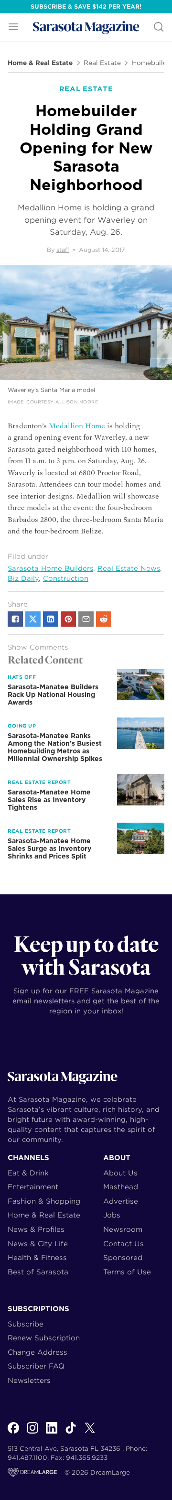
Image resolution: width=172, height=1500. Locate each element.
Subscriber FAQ (36, 1366)
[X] (90, 1433)
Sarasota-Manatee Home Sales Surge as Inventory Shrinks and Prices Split (49, 848)
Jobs (111, 1215)
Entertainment (33, 1187)
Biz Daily (23, 578)
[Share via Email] (86, 619)
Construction (65, 578)
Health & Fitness (37, 1257)
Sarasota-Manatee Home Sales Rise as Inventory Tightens (49, 799)
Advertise (120, 1201)
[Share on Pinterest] (68, 619)
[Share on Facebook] (15, 619)
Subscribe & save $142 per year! (86, 6)
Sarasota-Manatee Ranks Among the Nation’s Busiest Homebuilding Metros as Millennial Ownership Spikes (55, 747)
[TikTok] (70, 1433)
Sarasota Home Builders (50, 568)
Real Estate (102, 63)
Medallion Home (77, 426)
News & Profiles (36, 1229)
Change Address (37, 1352)
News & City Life (38, 1243)
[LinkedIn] (51, 1433)
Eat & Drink (28, 1173)
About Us (120, 1173)
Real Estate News (128, 568)
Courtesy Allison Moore (62, 401)
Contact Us (123, 1243)
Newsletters (29, 1380)
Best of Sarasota (38, 1272)
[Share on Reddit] (103, 619)
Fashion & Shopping (44, 1201)
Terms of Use (127, 1272)
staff (62, 249)
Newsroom (122, 1229)
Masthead (120, 1187)
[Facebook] (13, 1433)
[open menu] (13, 27)
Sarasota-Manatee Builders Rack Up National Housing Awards (53, 694)
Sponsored (122, 1257)
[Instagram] (32, 1433)
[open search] (158, 27)
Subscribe (25, 1324)
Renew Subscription (44, 1338)
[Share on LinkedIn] (50, 619)
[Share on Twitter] (33, 619)
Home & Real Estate (40, 63)
